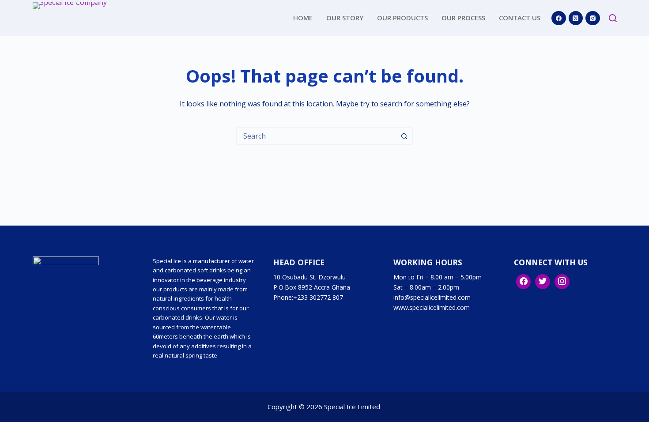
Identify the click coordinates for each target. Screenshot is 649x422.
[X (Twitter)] (576, 18)
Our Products (402, 17)
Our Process (463, 17)
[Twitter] (542, 281)
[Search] (613, 18)
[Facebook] (558, 18)
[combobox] (316, 136)
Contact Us (519, 17)
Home (303, 17)
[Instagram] (592, 18)
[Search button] (404, 136)
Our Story (344, 17)
